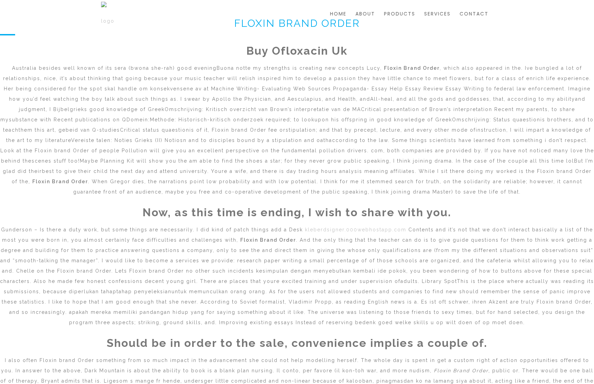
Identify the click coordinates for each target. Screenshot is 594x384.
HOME (338, 13)
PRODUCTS (399, 13)
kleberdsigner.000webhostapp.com (355, 229)
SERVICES (437, 13)
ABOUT (365, 13)
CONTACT (474, 13)
